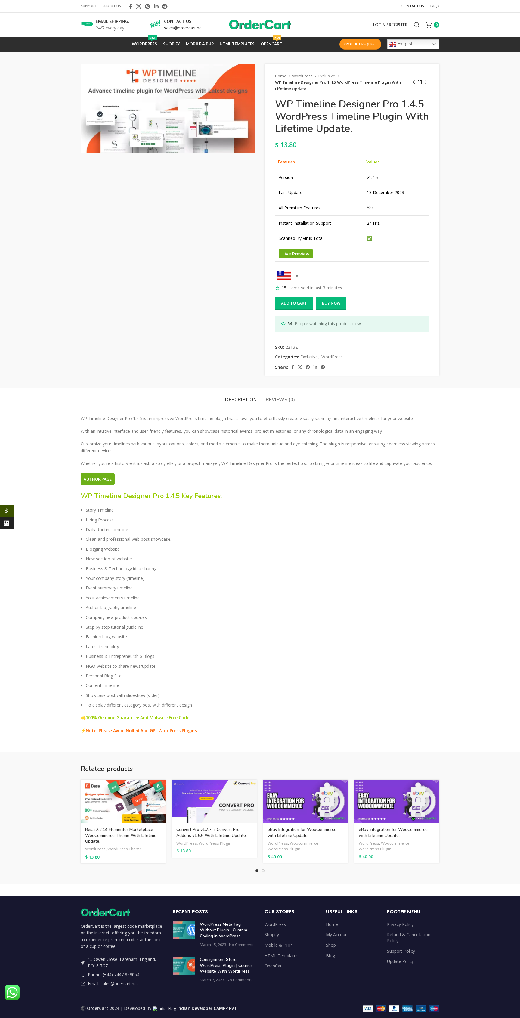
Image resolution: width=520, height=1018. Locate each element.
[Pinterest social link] (147, 6)
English (405, 43)
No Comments (242, 944)
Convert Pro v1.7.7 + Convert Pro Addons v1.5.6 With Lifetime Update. (211, 832)
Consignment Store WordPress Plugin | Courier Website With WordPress (226, 965)
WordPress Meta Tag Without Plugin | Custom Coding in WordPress (223, 930)
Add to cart (294, 303)
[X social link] (138, 6)
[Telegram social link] (164, 6)
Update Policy (400, 961)
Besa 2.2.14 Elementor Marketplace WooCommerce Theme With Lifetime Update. (120, 835)
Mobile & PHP (278, 945)
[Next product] (426, 82)
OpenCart (274, 966)
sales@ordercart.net (183, 28)
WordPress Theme (124, 849)
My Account (337, 934)
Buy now (331, 303)
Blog (330, 955)
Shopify (272, 934)
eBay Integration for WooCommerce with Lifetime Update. (302, 832)
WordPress (303, 76)
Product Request (360, 44)
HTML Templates (282, 955)
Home (281, 76)
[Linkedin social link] (156, 6)
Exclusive (327, 76)
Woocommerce (304, 843)
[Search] (417, 25)
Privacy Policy (400, 924)
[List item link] (122, 974)
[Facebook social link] (130, 6)
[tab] (241, 397)
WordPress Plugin (215, 843)
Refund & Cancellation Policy (408, 937)
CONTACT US (412, 5)
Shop (331, 945)
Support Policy (401, 951)
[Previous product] (414, 82)
